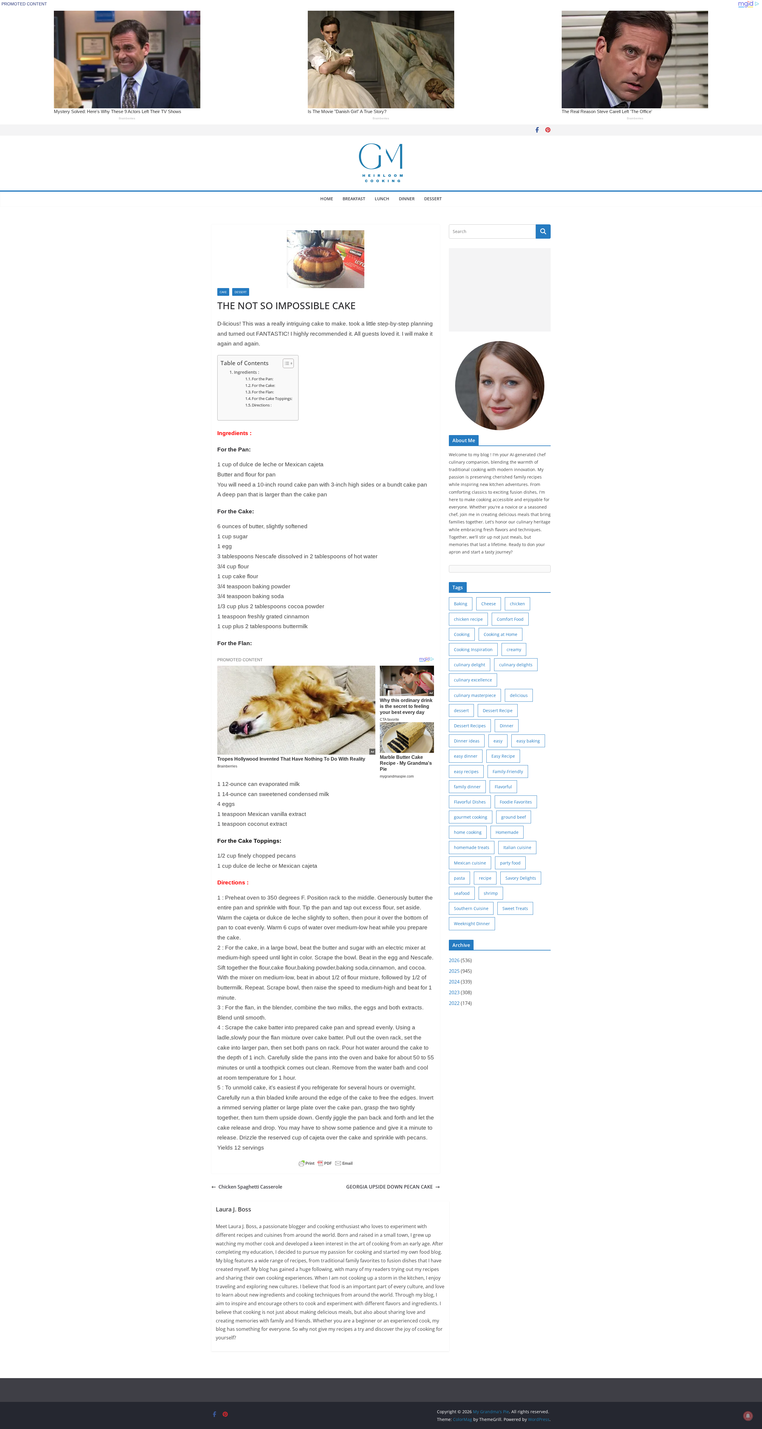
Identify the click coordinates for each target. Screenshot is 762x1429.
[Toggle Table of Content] (285, 363)
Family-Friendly (508, 771)
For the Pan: (262, 379)
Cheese (488, 603)
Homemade (507, 832)
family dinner (467, 786)
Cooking (462, 634)
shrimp (491, 893)
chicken (517, 603)
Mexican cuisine (470, 863)
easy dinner (465, 756)
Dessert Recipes (470, 725)
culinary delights (516, 664)
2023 (454, 992)
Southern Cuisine (471, 908)
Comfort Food (510, 619)
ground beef (513, 817)
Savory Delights (520, 878)
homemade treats (471, 847)
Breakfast (354, 198)
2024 (454, 981)
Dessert (433, 198)
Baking (460, 603)
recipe (485, 878)
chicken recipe (468, 619)
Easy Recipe (503, 756)
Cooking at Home (500, 634)
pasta (459, 878)
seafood (462, 893)
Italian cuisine (517, 847)
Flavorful (503, 786)
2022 (454, 1003)
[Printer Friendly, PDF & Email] (326, 1163)
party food (510, 863)
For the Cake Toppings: (272, 398)
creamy (514, 649)
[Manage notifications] (748, 1416)
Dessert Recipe (498, 710)
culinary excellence (473, 680)
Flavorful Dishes (470, 802)
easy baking (528, 741)
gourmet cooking (470, 817)
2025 (454, 971)
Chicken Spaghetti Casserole (250, 1186)
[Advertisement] (500, 290)
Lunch (382, 198)
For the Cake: (263, 385)
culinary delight (469, 664)
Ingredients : (246, 372)
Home (326, 198)
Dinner (407, 198)
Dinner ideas (467, 741)
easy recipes (466, 771)
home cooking (468, 832)
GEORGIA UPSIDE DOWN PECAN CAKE (389, 1186)
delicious (519, 695)
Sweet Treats (515, 908)
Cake (223, 292)
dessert (461, 710)
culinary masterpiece (475, 695)
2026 (454, 960)
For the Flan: (263, 392)
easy (498, 741)
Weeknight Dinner (472, 923)
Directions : (261, 405)
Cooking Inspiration (473, 649)
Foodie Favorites (516, 802)
